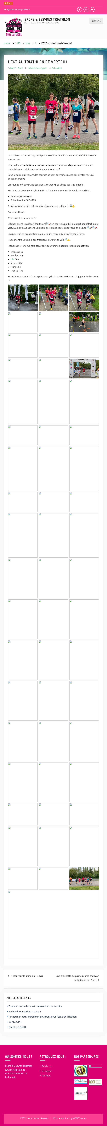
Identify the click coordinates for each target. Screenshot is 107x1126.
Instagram (47, 1071)
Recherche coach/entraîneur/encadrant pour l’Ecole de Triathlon (43, 1016)
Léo (12, 259)
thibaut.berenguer (37, 68)
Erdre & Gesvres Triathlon (47, 19)
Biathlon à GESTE (17, 1027)
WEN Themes (80, 1118)
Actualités (57, 68)
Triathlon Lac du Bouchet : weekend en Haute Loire (35, 1006)
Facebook (47, 1066)
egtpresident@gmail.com (18, 9)
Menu (97, 20)
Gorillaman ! (15, 1021)
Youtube (46, 1075)
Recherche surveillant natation (25, 1011)
